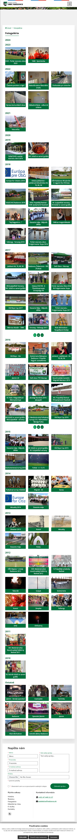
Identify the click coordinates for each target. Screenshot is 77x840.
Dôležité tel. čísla (14, 804)
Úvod (9, 28)
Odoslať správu (60, 786)
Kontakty (11, 809)
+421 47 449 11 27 (45, 797)
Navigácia (8, 3)
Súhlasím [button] (23, 837)
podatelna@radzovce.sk (47, 801)
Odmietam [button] (53, 837)
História (11, 796)
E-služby (11, 807)
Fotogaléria (18, 28)
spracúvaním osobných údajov (36, 786)
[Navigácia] (70, 4)
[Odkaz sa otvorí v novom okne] (10, 814)
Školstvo (11, 799)
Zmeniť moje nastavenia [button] (38, 837)
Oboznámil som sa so (28, 786)
